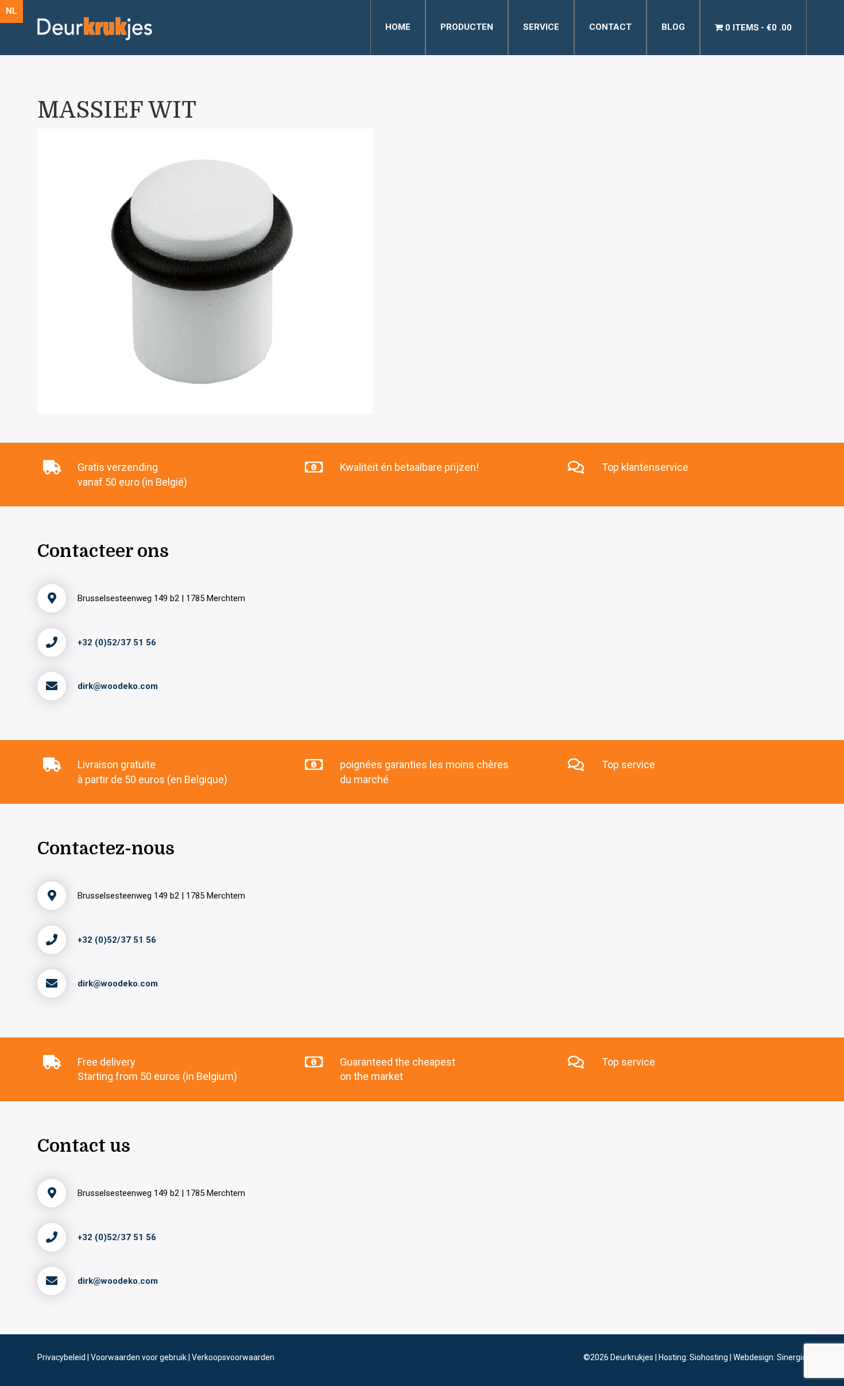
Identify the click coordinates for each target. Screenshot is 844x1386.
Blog (673, 27)
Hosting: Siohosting (694, 1357)
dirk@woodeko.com (118, 686)
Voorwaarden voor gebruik (139, 1357)
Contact (610, 27)
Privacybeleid (62, 1357)
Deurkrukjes (632, 1357)
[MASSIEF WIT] (205, 270)
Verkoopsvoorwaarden (233, 1357)
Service (541, 27)
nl (11, 11)
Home (398, 27)
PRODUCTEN (466, 27)
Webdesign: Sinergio (770, 1357)
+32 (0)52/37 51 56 (117, 642)
